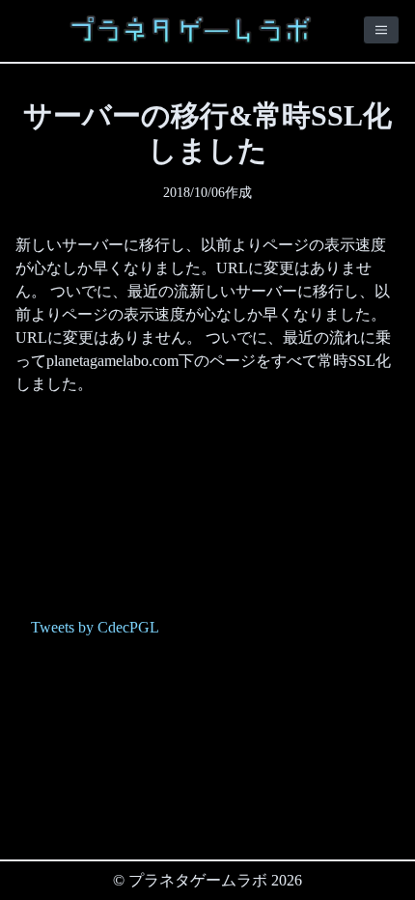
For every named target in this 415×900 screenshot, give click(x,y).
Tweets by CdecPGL (95, 627)
